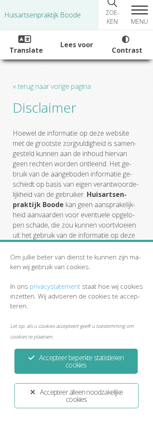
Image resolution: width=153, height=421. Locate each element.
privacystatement (55, 286)
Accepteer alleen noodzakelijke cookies (81, 395)
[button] (139, 15)
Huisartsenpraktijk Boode (42, 15)
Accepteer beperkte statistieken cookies (81, 361)
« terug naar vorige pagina (52, 86)
